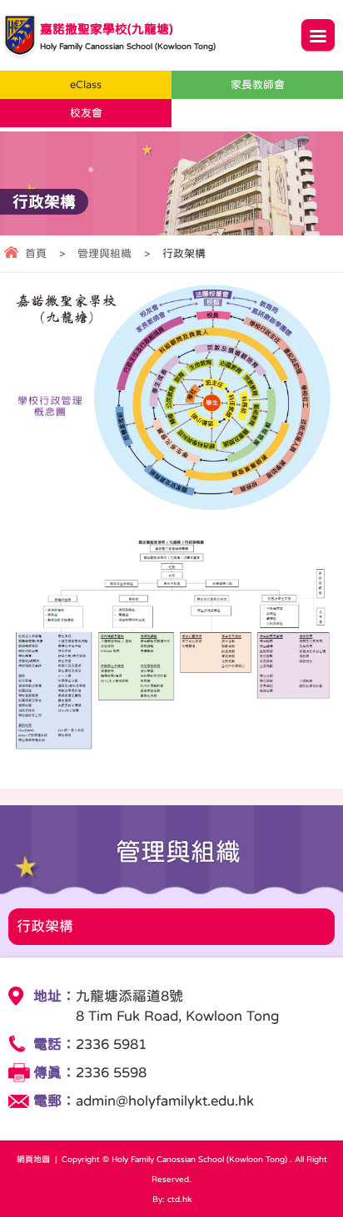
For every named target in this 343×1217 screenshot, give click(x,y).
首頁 (36, 253)
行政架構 (45, 926)
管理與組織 (104, 253)
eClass (86, 84)
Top (338, 1180)
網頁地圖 (33, 1159)
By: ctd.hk (171, 1199)
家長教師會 (258, 84)
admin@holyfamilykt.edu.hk (165, 1101)
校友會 (86, 112)
